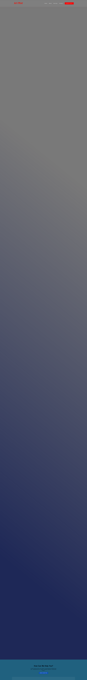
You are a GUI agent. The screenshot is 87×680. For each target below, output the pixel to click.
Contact (61, 3)
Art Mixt (18, 2)
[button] (69, 3)
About (50, 3)
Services (55, 3)
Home (46, 3)
